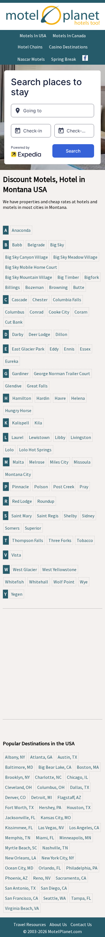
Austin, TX (67, 757)
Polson (41, 486)
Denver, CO (15, 797)
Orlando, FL (50, 868)
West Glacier (25, 569)
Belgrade (36, 244)
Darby (17, 334)
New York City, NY (57, 858)
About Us (58, 924)
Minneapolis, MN (75, 837)
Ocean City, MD (19, 868)
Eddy (54, 349)
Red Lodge (22, 501)
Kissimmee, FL (19, 827)
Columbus (14, 312)
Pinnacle (20, 486)
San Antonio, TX (20, 888)
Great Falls (37, 386)
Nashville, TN (55, 847)
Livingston (81, 437)
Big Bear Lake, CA (54, 767)
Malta (18, 462)
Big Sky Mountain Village (28, 277)
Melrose (37, 462)
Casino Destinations (68, 47)
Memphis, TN (18, 837)
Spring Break (63, 59)
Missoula (82, 462)
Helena (78, 398)
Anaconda (21, 230)
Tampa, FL (81, 898)
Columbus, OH (51, 787)
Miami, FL (45, 837)
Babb (17, 244)
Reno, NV (41, 878)
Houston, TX (78, 807)
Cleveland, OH (18, 787)
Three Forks (59, 540)
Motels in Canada (69, 35)
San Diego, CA (54, 888)
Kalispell (20, 423)
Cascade (19, 299)
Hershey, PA (50, 807)
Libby (60, 437)
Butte (78, 287)
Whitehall (38, 582)
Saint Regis (48, 515)
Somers (12, 528)
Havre (60, 398)
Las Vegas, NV (51, 827)
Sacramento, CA (71, 878)
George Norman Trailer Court (62, 373)
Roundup (45, 501)
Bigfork (91, 277)
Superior (33, 528)
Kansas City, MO (56, 817)
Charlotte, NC (48, 777)
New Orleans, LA (20, 858)
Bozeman (34, 287)
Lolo (9, 449)
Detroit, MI (41, 797)
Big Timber (68, 277)
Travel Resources (29, 924)
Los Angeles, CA (84, 827)
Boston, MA (88, 767)
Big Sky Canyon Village (26, 257)
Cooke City (59, 312)
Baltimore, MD (19, 767)
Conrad (36, 312)
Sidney (88, 515)
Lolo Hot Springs (35, 449)
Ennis (69, 349)
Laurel (17, 437)
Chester (40, 299)
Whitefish (14, 582)
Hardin (42, 398)
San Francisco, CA (21, 898)
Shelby (70, 515)
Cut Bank (13, 322)
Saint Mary (21, 515)
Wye (84, 582)
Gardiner (20, 373)
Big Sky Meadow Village (75, 257)
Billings (12, 287)
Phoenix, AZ (16, 878)
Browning (58, 287)
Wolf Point (63, 582)
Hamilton (21, 398)
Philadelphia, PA (81, 868)
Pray (84, 486)
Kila (38, 423)
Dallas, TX (79, 787)
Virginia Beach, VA (22, 908)
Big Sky (57, 244)
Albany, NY (15, 757)
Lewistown (39, 437)
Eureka (11, 361)
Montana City (18, 474)
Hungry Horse (18, 410)
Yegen (16, 594)
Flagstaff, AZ (69, 797)
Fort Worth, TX (19, 807)
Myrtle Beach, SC (21, 847)
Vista (16, 555)
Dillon (61, 334)
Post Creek (63, 486)
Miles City (59, 462)
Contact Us (81, 924)
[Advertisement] (52, 663)
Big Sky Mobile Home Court (31, 267)
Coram (80, 312)
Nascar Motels (31, 59)
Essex (85, 349)
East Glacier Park (28, 349)
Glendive (13, 386)
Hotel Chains (30, 47)
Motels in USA (33, 35)
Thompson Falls (27, 540)
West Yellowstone (59, 569)
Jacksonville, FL (20, 817)
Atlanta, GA (41, 757)
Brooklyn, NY (17, 777)
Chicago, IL (77, 777)
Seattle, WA (54, 898)
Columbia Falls (67, 299)
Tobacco (85, 540)
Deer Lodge (39, 334)
